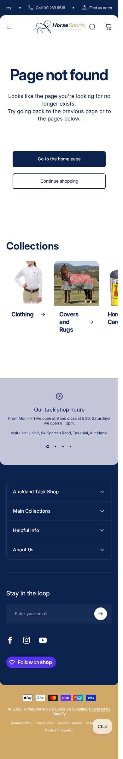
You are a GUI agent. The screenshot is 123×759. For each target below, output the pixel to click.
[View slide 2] (55, 447)
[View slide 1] (48, 447)
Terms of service (70, 723)
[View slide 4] (70, 447)
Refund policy (21, 723)
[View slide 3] (63, 447)
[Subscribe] (100, 613)
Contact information (59, 730)
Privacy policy (44, 723)
